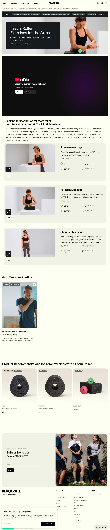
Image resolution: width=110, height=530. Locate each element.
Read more (65, 159)
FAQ (57, 494)
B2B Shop (94, 491)
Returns (58, 500)
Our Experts (77, 515)
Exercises (14, 3)
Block (68, 206)
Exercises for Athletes (78, 14)
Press (57, 509)
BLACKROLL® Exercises (9, 9)
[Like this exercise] (9, 176)
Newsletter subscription (62, 506)
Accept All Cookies (48, 524)
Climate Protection (79, 497)
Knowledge (25, 3)
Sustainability (77, 494)
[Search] (98, 3)
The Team (76, 508)
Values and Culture (79, 505)
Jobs (75, 512)
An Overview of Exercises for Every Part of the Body (35, 9)
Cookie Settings (8, 524)
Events (75, 518)
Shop (4, 3)
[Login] (102, 3)
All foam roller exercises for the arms (21, 44)
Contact (58, 503)
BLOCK (38, 137)
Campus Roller (77, 521)
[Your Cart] (106, 3)
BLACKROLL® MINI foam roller (43, 134)
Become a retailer (96, 494)
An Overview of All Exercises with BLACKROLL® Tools (56, 14)
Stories (36, 3)
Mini (65, 164)
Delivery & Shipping (61, 497)
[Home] (55, 3)
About (75, 491)
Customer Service (61, 491)
